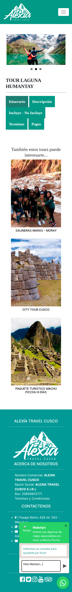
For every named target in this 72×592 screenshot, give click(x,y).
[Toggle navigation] (63, 12)
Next (60, 49)
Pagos (36, 124)
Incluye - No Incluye (25, 113)
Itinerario (17, 101)
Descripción (42, 101)
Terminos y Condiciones (32, 498)
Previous (12, 49)
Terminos (16, 124)
